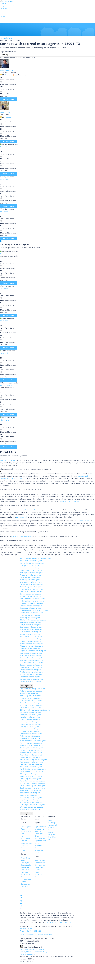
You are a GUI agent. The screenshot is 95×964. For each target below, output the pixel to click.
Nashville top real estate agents (31, 587)
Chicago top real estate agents (30, 566)
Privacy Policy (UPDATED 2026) (30, 931)
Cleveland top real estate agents (31, 658)
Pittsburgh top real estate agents (31, 672)
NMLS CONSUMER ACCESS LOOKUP (32, 949)
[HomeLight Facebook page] (21, 899)
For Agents (4, 8)
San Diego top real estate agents (31, 573)
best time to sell (21, 517)
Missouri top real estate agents (31, 750)
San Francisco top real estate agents (32, 599)
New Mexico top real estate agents (32, 764)
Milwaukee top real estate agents (31, 646)
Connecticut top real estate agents (32, 705)
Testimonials (11, 6)
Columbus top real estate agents (31, 603)
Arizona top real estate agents (30, 696)
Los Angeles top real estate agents (32, 563)
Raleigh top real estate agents (30, 625)
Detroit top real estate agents (30, 670)
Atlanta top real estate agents (30, 596)
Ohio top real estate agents (29, 774)
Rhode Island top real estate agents (32, 783)
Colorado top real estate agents (31, 703)
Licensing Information (27, 954)
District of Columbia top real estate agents (35, 710)
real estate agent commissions (22, 536)
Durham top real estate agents (31, 681)
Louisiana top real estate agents (31, 734)
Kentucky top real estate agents (31, 731)
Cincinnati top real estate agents (31, 660)
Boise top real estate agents (30, 677)
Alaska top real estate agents (30, 693)
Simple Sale (25, 867)
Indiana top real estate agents (30, 724)
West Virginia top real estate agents (32, 805)
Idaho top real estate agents (30, 719)
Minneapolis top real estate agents (32, 667)
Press (17, 6)
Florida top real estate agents (30, 712)
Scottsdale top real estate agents (31, 615)
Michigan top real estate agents (31, 743)
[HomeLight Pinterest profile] (21, 907)
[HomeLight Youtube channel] (21, 904)
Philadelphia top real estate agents (32, 589)
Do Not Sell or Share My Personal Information (36, 935)
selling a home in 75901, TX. (69, 501)
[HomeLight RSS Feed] (21, 909)
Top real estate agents (8, 460)
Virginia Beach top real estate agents (33, 651)
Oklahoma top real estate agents (31, 776)
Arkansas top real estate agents (31, 698)
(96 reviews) (8, 75)
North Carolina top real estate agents (33, 769)
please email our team (54, 922)
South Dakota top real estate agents (32, 788)
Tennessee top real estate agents (31, 790)
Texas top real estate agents (30, 793)
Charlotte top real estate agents (31, 582)
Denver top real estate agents (30, 594)
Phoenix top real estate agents (30, 575)
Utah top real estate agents (29, 795)
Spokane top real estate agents (31, 665)
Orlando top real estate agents (31, 627)
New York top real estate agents (31, 561)
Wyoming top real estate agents (31, 809)
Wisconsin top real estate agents (31, 807)
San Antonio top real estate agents (32, 570)
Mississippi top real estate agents (31, 748)
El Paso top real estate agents (30, 632)
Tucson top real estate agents (30, 634)
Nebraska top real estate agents (31, 755)
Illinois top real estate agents (30, 722)
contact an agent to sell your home (26, 510)
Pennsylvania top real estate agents (32, 781)
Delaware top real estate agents (31, 708)
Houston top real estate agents (31, 568)
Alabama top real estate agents (31, 691)
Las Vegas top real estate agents (31, 584)
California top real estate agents (31, 700)
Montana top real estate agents (31, 753)
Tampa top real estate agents (30, 622)
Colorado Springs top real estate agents (34, 610)
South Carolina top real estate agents (33, 786)
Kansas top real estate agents (30, 729)
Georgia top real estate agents (30, 715)
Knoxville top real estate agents (31, 674)
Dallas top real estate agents (30, 577)
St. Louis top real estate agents (31, 655)
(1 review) (7, 117)
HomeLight (4, 38)
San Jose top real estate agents (31, 653)
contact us (67, 922)
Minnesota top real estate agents (31, 745)
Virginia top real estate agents (30, 800)
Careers (22, 6)
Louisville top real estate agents (31, 648)
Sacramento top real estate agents (32, 636)
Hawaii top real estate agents (30, 717)
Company (3, 6)
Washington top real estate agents (32, 629)
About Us (3, 3)
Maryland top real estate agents (31, 738)
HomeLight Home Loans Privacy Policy (33, 952)
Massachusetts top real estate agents (33, 741)
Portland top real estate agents (31, 606)
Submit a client (40, 838)
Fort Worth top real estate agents (32, 613)
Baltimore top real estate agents (31, 644)
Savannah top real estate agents (31, 679)
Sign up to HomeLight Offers (38, 833)
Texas (10, 38)
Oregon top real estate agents (30, 779)
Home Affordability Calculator (25, 838)
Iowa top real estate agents (29, 727)
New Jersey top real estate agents (31, 762)
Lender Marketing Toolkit (38, 874)
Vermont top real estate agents (31, 798)
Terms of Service (26, 929)
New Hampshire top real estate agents (33, 760)
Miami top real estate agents (30, 618)
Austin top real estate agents (30, 580)
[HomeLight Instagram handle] (21, 901)
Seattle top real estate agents (30, 608)
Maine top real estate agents (30, 736)
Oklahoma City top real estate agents (33, 620)
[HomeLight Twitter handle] (21, 896)
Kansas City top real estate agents (32, 639)
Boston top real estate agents (30, 641)
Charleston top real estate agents (32, 663)
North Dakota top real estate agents (32, 771)
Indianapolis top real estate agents (32, 601)
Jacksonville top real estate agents (32, 592)
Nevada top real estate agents (30, 757)
